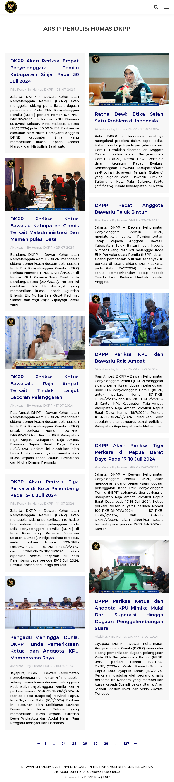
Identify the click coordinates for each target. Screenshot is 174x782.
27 (95, 743)
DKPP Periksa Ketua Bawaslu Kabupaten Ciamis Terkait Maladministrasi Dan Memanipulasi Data (44, 229)
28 (106, 743)
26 (85, 743)
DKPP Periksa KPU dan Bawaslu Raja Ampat (129, 358)
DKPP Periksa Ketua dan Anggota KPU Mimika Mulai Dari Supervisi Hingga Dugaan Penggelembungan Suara (129, 614)
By (40, 89)
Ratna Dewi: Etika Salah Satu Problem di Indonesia (129, 117)
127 (126, 743)
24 (63, 743)
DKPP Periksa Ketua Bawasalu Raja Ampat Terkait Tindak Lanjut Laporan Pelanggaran (44, 387)
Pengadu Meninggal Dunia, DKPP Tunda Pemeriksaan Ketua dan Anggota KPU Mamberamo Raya (44, 647)
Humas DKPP (110, 28)
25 (74, 743)
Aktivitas (101, 129)
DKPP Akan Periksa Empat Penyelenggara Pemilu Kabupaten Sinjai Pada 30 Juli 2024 (44, 71)
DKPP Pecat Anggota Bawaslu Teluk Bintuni (129, 209)
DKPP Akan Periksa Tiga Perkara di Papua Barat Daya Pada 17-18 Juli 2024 (129, 452)
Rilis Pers (17, 89)
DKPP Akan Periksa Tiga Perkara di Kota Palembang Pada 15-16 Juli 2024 (44, 488)
